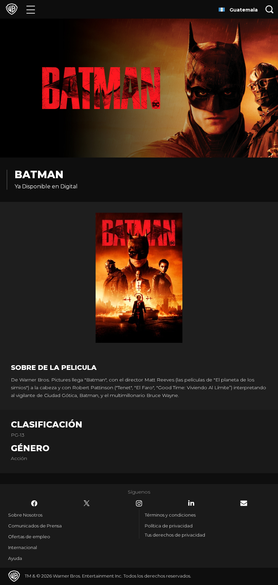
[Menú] (30, 9)
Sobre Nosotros (25, 515)
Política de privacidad (169, 525)
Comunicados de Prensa (35, 525)
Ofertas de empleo (29, 536)
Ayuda (15, 558)
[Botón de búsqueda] (269, 9)
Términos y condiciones (170, 515)
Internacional (22, 547)
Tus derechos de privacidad (175, 535)
